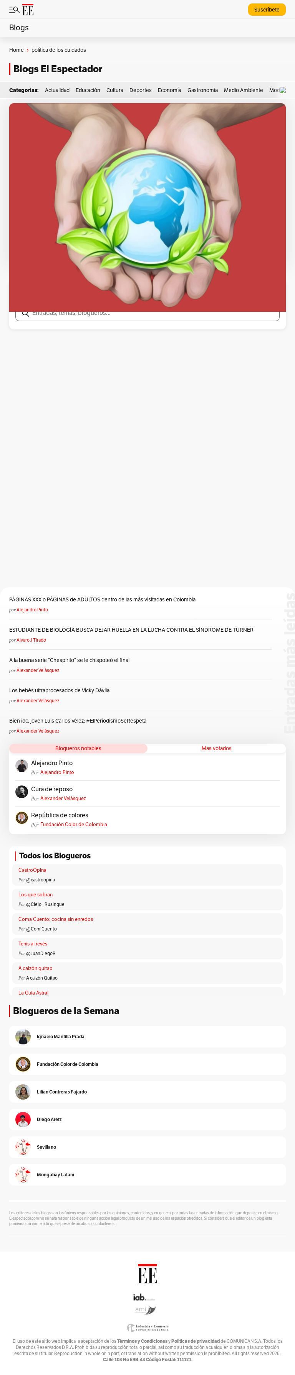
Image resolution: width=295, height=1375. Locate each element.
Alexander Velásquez (38, 670)
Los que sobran (35, 895)
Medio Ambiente (243, 90)
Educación (88, 90)
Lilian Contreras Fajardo (62, 1092)
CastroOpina (32, 870)
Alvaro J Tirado (31, 640)
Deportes (140, 90)
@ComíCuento (41, 929)
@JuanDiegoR (41, 953)
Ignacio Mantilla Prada (61, 1036)
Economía (169, 90)
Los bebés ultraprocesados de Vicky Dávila (60, 690)
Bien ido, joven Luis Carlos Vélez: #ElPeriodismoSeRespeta (77, 721)
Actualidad (57, 90)
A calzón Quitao (42, 978)
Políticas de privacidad (195, 1341)
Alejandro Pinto (32, 610)
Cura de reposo (52, 789)
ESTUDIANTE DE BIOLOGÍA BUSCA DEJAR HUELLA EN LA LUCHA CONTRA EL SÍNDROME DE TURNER (131, 630)
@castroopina (40, 880)
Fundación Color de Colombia (73, 825)
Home (16, 50)
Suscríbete (267, 10)
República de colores (59, 815)
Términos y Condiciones (142, 1341)
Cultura (114, 90)
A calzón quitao (35, 968)
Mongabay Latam (55, 1174)
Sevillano (46, 1147)
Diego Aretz (49, 1119)
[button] (284, 90)
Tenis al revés (32, 944)
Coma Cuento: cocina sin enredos (55, 919)
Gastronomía (202, 90)
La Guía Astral (33, 993)
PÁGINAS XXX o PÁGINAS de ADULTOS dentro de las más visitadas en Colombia (102, 599)
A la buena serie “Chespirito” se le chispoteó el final (69, 660)
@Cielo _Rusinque (45, 904)
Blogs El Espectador (57, 69)
